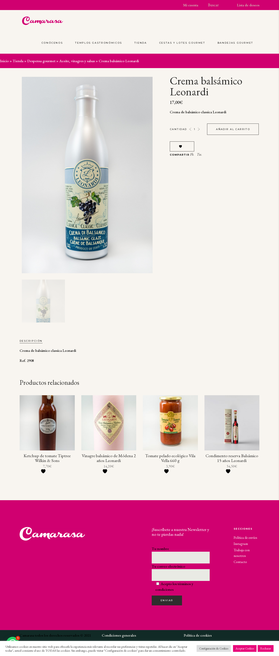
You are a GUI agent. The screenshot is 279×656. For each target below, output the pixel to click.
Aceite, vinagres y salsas (77, 60)
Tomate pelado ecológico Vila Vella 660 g (170, 458)
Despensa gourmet (41, 60)
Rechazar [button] (265, 648)
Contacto (240, 562)
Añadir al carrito (233, 129)
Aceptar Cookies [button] (245, 648)
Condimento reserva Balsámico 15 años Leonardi (232, 458)
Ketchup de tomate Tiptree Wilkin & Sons (47, 458)
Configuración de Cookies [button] (213, 648)
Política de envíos (245, 537)
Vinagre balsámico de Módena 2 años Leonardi (109, 458)
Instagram (241, 543)
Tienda (18, 60)
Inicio (4, 60)
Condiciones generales (119, 635)
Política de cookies (198, 635)
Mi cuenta (190, 5)
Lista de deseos (248, 5)
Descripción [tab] (31, 340)
